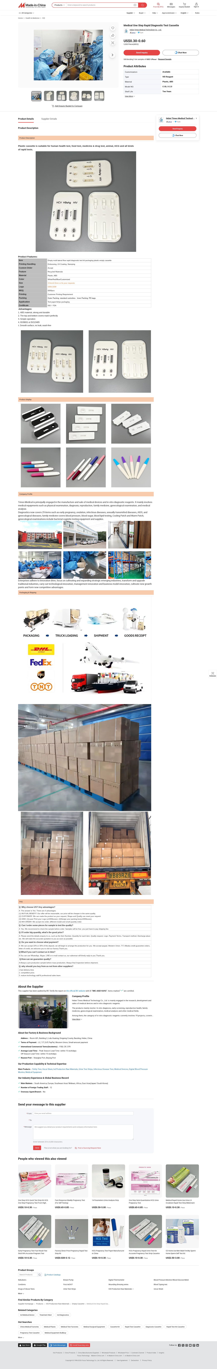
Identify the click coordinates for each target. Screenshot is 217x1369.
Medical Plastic (50, 1327)
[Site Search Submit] (142, 5)
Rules (197, 13)
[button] (135, 5)
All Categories (26, 13)
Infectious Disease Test (103, 1069)
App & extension (168, 13)
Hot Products (57, 1353)
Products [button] (58, 5)
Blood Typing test (160, 1284)
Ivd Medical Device (27, 1315)
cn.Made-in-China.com (132, 1356)
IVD (43, 18)
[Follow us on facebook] (179, 1345)
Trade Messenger (58, 1345)
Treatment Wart (46, 1315)
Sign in (196, 6)
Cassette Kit (115, 1327)
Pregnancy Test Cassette (29, 1333)
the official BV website (75, 990)
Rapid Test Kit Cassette (175, 1327)
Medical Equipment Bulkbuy (55, 1333)
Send (37, 1148)
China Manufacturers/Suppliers (88, 1353)
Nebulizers (22, 1280)
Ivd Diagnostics (63, 1315)
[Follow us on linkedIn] (197, 1345)
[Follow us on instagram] (186, 1345)
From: (29, 1113)
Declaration (135, 1360)
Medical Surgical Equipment (94, 1327)
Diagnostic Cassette (153, 1327)
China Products (70, 1353)
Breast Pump (68, 1280)
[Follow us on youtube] (190, 1345)
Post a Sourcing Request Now (88, 1148)
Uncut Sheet (47, 1069)
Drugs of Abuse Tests (26, 1289)
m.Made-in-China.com (114, 1356)
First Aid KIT (68, 1284)
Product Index (151, 1353)
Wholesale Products (108, 1353)
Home (20, 18)
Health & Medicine (32, 18)
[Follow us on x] (183, 1345)
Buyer (141, 13)
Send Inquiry (142, 52)
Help (154, 13)
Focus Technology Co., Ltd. (91, 1360)
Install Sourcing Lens (81, 1345)
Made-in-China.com (97, 1356)
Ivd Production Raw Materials (65, 1069)
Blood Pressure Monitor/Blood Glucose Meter (171, 1280)
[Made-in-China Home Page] (31, 5)
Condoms (22, 1284)
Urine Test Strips (86, 1069)
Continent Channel (137, 1353)
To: (31, 1120)
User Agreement (122, 1360)
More (20, 1337)
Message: (28, 1127)
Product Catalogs (53, 1274)
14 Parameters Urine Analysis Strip (105, 1200)
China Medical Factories (29, 1327)
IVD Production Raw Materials (120, 1289)
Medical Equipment (33, 1072)
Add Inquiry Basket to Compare (68, 106)
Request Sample (164, 59)
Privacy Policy (147, 1360)
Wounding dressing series (118, 1284)
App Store (24, 1345)
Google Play (40, 1345)
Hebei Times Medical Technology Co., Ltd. (146, 30)
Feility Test (36, 1069)
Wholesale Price (123, 1353)
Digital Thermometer (116, 1280)
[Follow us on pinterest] (194, 1345)
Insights (161, 1353)
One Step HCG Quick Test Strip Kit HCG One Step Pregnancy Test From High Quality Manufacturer (33, 1203)
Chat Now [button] (182, 52)
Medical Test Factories (69, 1327)
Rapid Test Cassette (132, 1327)
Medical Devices (121, 1069)
